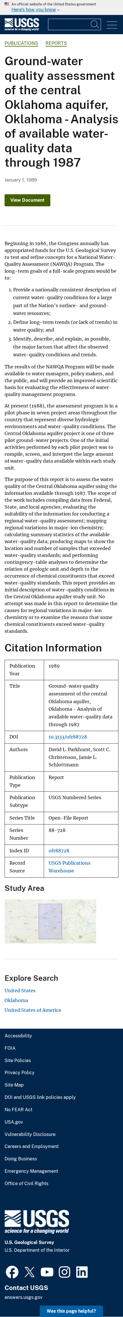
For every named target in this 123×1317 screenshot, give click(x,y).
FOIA (10, 1048)
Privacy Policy (20, 1072)
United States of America (33, 1010)
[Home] (22, 29)
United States (20, 990)
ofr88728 (59, 850)
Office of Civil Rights (26, 1183)
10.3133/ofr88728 (68, 737)
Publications (21, 43)
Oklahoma (16, 1000)
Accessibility (18, 1036)
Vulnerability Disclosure (30, 1134)
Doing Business (21, 1159)
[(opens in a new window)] (12, 1271)
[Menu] (112, 25)
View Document (27, 200)
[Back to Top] (102, 1296)
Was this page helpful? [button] (71, 1311)
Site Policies (18, 1060)
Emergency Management (31, 1171)
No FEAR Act (18, 1109)
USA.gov (14, 1122)
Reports (56, 43)
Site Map (14, 1085)
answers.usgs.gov (23, 1297)
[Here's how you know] (61, 7)
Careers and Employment (32, 1146)
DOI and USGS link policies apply (40, 1097)
